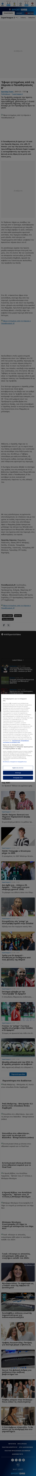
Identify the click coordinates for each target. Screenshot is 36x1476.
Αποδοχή (18, 772)
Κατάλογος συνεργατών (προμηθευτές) (14, 761)
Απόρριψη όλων (18, 777)
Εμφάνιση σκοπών (18, 767)
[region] (18, 738)
